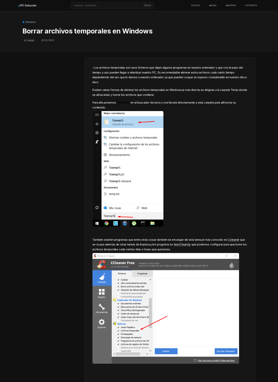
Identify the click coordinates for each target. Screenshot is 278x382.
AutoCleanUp (182, 244)
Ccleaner (233, 239)
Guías (213, 5)
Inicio (195, 5)
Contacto (251, 5)
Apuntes (231, 5)
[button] (112, 5)
